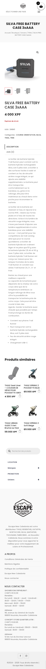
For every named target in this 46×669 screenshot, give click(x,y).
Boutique (15, 33)
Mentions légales (12, 564)
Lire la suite (19, 395)
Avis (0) (10, 152)
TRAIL (30, 33)
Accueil (8, 33)
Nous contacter (12, 578)
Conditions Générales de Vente (19, 559)
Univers (23, 33)
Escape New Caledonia (15, 573)
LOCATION (12, 462)
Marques (23, 468)
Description (13, 146)
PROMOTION (13, 474)
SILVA (38, 135)
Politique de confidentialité (17, 569)
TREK (12, 138)
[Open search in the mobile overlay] (23, 451)
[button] (37, 52)
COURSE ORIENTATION (25, 135)
